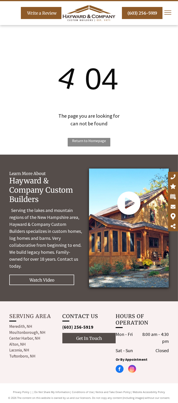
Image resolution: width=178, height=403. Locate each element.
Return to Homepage (89, 140)
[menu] (168, 12)
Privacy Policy (21, 392)
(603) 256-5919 (77, 327)
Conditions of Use (82, 392)
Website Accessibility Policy (149, 392)
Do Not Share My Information (52, 392)
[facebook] (65, 349)
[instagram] (74, 349)
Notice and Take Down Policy (112, 392)
